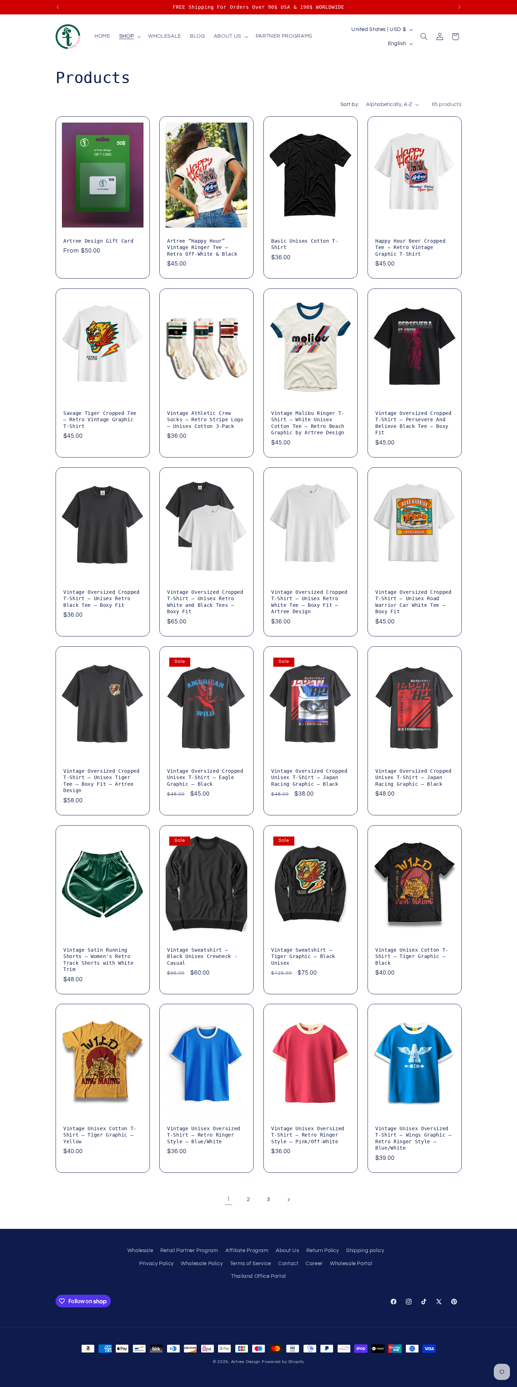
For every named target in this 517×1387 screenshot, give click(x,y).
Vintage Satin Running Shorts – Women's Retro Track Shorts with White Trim (98, 959)
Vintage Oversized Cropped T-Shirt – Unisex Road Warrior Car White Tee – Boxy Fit (413, 601)
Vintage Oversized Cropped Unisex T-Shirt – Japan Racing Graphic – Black (309, 777)
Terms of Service (250, 1263)
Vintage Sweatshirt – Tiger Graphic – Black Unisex (303, 956)
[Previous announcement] (57, 7)
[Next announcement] (459, 7)
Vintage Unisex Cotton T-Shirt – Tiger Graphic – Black (411, 956)
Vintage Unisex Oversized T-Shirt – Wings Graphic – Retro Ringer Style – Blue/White (413, 1138)
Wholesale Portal (351, 1263)
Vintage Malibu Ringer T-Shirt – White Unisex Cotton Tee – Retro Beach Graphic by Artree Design (307, 422)
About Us (287, 1250)
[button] (129, 36)
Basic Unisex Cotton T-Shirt (304, 244)
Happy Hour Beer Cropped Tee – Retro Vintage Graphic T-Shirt (410, 247)
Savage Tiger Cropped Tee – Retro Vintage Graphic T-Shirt (99, 419)
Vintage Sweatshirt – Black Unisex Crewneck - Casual (202, 956)
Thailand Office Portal (258, 1276)
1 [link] (228, 1199)
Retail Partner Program (189, 1250)
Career (314, 1263)
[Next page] (288, 1200)
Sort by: (349, 104)
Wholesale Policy (202, 1263)
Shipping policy (365, 1250)
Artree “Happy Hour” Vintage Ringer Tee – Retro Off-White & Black (202, 247)
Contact (288, 1263)
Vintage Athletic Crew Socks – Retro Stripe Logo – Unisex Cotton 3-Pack (205, 419)
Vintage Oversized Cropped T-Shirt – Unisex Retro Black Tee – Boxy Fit (101, 598)
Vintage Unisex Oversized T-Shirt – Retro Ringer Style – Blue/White (203, 1135)
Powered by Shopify (283, 1362)
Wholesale (140, 1250)
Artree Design (246, 1362)
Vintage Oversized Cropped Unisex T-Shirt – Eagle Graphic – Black (205, 777)
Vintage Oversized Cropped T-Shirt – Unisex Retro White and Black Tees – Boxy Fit (205, 601)
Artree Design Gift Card (98, 241)
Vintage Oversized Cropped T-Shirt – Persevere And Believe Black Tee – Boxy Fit (413, 422)
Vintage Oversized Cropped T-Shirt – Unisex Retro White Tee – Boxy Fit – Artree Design (309, 601)
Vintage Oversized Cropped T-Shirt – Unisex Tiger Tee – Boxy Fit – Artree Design (101, 780)
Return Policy (322, 1250)
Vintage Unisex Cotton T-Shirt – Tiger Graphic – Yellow (99, 1135)
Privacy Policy (156, 1263)
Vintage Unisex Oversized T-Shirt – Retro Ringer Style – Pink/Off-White (307, 1135)
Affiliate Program (247, 1250)
